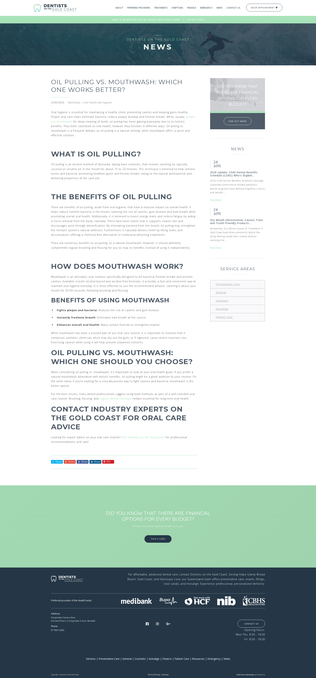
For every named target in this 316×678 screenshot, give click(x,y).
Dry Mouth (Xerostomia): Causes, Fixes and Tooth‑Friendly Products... (236, 222)
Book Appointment (263, 7)
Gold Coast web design (245, 674)
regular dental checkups (115, 398)
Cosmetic (222, 300)
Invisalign (222, 309)
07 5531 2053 (195, 19)
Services (91, 658)
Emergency (214, 658)
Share (71, 462)
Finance (167, 658)
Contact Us (251, 623)
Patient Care (224, 317)
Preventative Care (228, 284)
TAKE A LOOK (158, 539)
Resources (198, 658)
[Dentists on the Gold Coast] (55, 7)
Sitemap (165, 674)
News (226, 658)
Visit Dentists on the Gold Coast (143, 437)
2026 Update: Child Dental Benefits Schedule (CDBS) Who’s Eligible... (234, 174)
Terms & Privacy (154, 674)
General (221, 292)
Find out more (237, 121)
